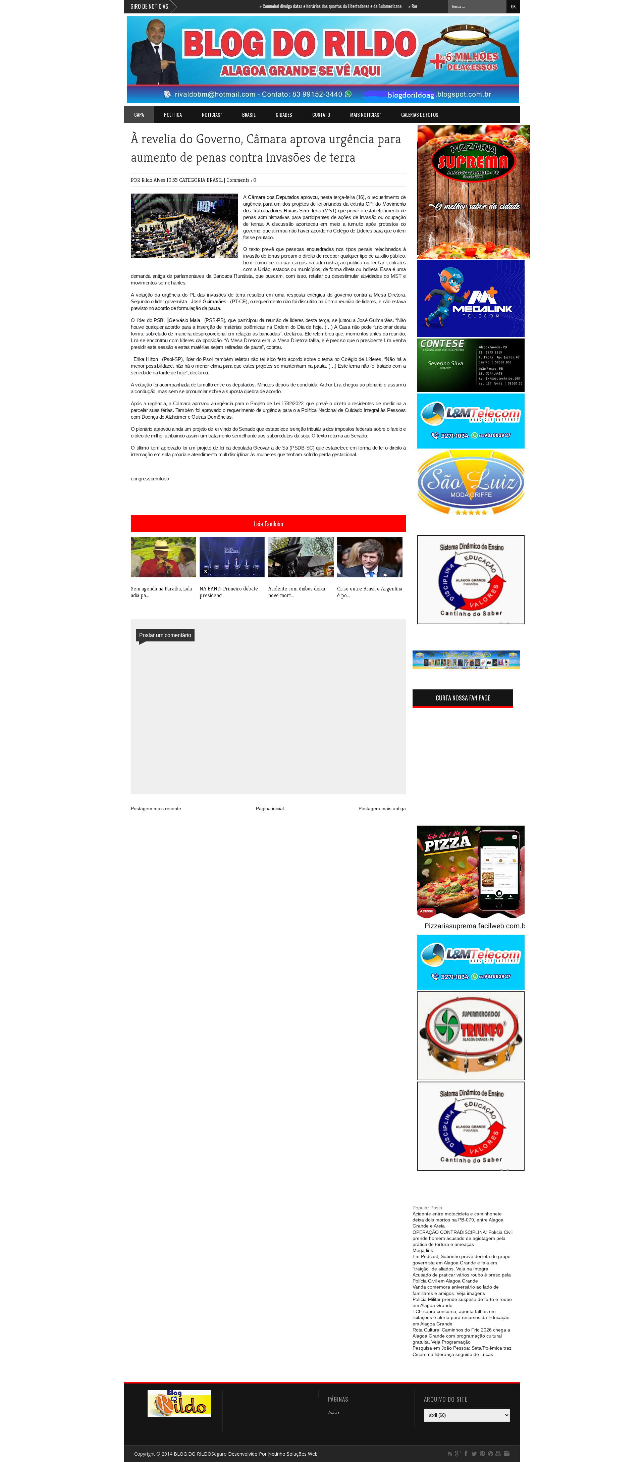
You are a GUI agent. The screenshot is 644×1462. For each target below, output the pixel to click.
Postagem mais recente (156, 808)
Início (333, 1412)
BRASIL (249, 114)
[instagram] (506, 1453)
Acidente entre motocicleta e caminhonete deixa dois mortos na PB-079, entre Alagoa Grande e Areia (458, 1220)
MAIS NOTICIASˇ (365, 114)
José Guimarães (208, 301)
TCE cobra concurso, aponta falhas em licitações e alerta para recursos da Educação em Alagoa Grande (461, 1317)
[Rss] (450, 1453)
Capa (139, 114)
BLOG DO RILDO (192, 1454)
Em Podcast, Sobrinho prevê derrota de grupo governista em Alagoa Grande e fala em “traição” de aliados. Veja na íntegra (462, 1262)
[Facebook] (466, 1453)
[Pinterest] (482, 1453)
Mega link (423, 1250)
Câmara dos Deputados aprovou (283, 197)
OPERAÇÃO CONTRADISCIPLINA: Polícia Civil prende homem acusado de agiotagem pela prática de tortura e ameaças (463, 1238)
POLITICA (173, 114)
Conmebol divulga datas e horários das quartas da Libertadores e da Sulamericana (303, 6)
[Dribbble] (490, 1453)
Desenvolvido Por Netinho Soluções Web (273, 1454)
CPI (370, 204)
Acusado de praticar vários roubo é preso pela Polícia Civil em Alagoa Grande (462, 1278)
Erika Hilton (145, 359)
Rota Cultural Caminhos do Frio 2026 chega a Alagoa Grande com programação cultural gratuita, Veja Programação (461, 1336)
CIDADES (284, 114)
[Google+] (458, 1453)
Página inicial (270, 808)
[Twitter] (474, 1453)
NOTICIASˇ (212, 114)
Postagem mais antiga (382, 808)
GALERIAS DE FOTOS (419, 114)
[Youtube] (498, 1453)
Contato (321, 114)
